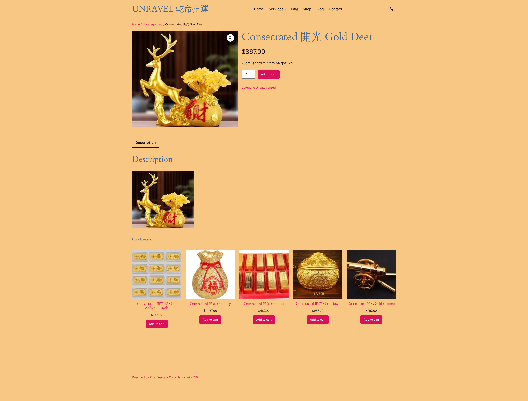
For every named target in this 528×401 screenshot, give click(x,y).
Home (259, 9)
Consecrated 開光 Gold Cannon (371, 304)
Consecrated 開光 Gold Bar (264, 304)
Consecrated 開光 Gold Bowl (317, 304)
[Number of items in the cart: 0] (391, 9)
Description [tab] (146, 143)
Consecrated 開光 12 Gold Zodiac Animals (156, 306)
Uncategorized (153, 24)
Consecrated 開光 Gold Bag (210, 304)
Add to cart (268, 74)
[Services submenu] (285, 9)
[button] (230, 38)
